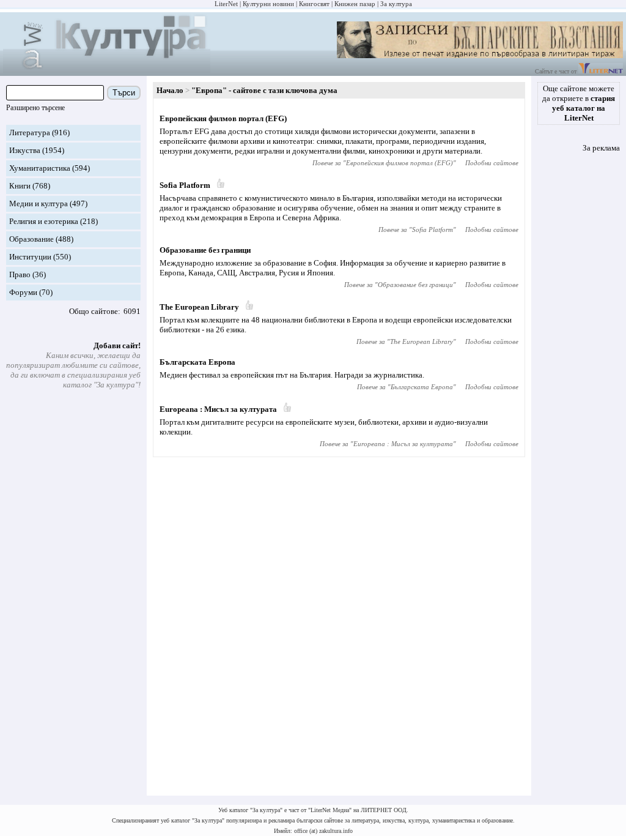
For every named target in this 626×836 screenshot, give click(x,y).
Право (20, 274)
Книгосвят (314, 3)
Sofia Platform (185, 185)
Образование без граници (205, 250)
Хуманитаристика (39, 168)
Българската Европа (197, 362)
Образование (31, 239)
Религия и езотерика (43, 221)
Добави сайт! (117, 345)
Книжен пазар (354, 3)
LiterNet (226, 3)
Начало (169, 90)
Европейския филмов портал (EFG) (223, 118)
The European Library (199, 307)
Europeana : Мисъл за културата (218, 409)
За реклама (601, 147)
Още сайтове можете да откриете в (578, 103)
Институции (30, 256)
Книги (20, 185)
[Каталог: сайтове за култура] (106, 70)
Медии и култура (38, 203)
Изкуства (24, 150)
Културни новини (268, 3)
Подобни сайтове (491, 162)
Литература (29, 132)
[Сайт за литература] (600, 71)
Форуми (23, 292)
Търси (123, 92)
